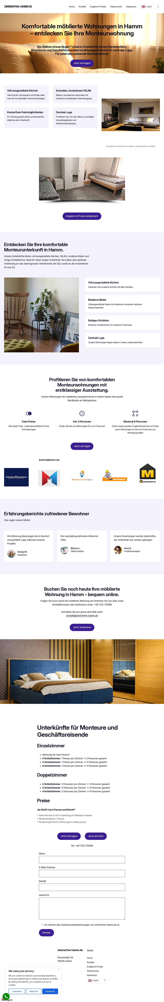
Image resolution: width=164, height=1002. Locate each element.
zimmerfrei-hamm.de (18, 6)
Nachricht (44, 895)
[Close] (58, 969)
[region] (33, 982)
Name (42, 853)
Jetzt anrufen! (95, 836)
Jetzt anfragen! (82, 63)
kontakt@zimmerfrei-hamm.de (82, 615)
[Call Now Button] (6, 996)
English (9, 1000)
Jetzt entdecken (82, 627)
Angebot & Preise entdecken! (82, 216)
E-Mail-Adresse (47, 867)
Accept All (50, 991)
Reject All (33, 991)
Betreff (42, 881)
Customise (17, 991)
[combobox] (7, 1000)
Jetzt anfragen (82, 446)
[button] (43, 179)
